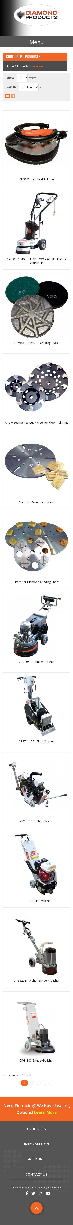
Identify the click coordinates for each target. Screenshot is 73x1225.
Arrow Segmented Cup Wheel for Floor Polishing (36, 422)
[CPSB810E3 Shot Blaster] (37, 785)
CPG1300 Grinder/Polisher (36, 1060)
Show (10, 77)
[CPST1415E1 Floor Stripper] (37, 706)
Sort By (11, 87)
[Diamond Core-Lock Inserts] (37, 467)
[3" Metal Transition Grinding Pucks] (37, 307)
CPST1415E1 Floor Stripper (36, 741)
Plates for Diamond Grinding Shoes (36, 582)
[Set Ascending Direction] (40, 86)
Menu (36, 42)
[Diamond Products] (36, 15)
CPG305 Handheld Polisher (36, 179)
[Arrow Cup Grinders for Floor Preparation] (37, 387)
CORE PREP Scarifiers (37, 901)
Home (10, 66)
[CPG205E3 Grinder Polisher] (37, 626)
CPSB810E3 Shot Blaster (36, 821)
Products (23, 66)
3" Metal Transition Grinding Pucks (36, 343)
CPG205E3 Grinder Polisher (36, 662)
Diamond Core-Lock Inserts (36, 502)
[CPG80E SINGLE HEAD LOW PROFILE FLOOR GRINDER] (37, 223)
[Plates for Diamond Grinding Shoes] (37, 546)
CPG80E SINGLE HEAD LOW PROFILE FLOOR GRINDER (37, 261)
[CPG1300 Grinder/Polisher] (37, 1025)
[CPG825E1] (37, 945)
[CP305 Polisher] (37, 144)
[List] (13, 96)
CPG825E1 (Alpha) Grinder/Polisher (36, 981)
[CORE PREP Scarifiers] (37, 865)
